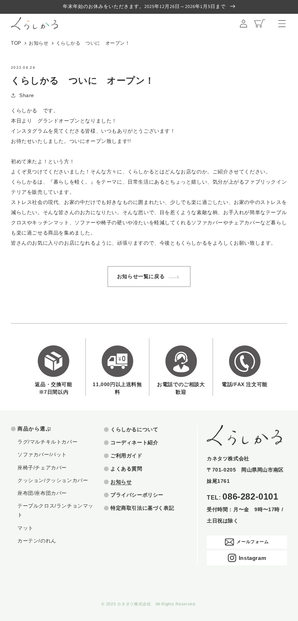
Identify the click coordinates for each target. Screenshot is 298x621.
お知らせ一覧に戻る (141, 276)
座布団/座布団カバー (42, 493)
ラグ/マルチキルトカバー (47, 442)
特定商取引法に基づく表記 (142, 508)
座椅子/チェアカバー (42, 467)
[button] (282, 24)
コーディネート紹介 (134, 442)
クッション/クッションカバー (52, 480)
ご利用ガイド (126, 455)
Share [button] (26, 95)
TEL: (242, 496)
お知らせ (38, 43)
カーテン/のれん (36, 541)
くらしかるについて (134, 429)
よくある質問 (126, 469)
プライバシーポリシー (137, 495)
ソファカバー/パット (42, 454)
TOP (16, 43)
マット (25, 528)
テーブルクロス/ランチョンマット (55, 510)
